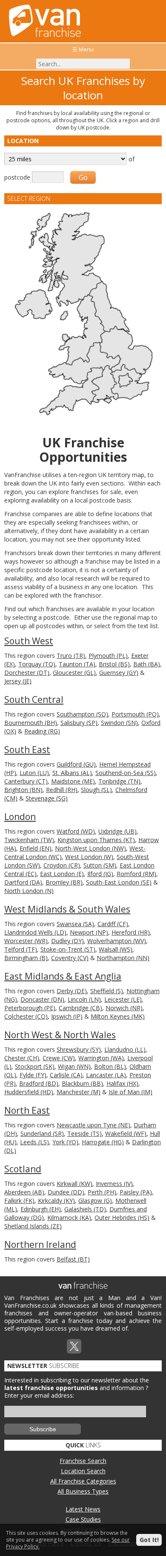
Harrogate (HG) (103, 1142)
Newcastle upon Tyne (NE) (93, 1125)
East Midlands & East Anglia (62, 976)
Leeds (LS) (34, 1142)
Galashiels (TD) (85, 1209)
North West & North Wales (60, 1035)
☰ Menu (83, 49)
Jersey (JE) (17, 681)
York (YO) (65, 1142)
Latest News (83, 1509)
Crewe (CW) (59, 1058)
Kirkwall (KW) (74, 1184)
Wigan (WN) (74, 1066)
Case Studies (83, 1519)
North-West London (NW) (90, 848)
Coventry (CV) (70, 958)
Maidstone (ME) (73, 781)
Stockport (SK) (34, 1066)
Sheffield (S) (106, 991)
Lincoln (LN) (84, 999)
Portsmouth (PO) (135, 714)
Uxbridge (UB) (117, 831)
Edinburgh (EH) (40, 1209)
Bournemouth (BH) (30, 723)
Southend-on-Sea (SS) (125, 773)
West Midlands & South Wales (67, 909)
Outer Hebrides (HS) (121, 1217)
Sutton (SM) (99, 865)
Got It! (149, 1540)
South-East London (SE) (119, 882)
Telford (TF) (20, 949)
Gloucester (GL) (74, 672)
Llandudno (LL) (125, 1049)
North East (27, 1110)
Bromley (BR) (64, 882)
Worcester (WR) (26, 941)
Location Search (83, 1471)
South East (27, 750)
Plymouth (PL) (108, 656)
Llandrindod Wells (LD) (35, 932)
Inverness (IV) (114, 1184)
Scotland (22, 1169)
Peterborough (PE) (29, 1008)
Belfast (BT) (73, 1259)
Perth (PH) (102, 1192)
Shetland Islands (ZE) (33, 1226)
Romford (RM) (136, 874)
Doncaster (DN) (42, 999)
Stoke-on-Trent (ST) (67, 949)
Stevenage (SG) (47, 798)
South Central (33, 699)
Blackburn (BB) (82, 1083)
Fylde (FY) (33, 1075)
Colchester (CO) (26, 1016)
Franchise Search (83, 1461)
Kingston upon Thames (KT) (96, 840)
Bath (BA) (146, 664)
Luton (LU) (34, 773)
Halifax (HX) (122, 1083)
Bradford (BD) (38, 1083)
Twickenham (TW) (29, 840)
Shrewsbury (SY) (79, 1049)
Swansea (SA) (75, 924)
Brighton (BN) (23, 790)
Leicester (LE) (123, 999)
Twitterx (74, 1346)
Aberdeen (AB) (24, 1192)
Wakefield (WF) (125, 1133)
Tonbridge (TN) (119, 781)
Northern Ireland (40, 1244)
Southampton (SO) (82, 714)
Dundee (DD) (66, 1192)
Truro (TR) (71, 656)
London (20, 817)
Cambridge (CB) (80, 1008)
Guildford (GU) (76, 764)
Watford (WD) (76, 831)
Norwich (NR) (124, 1008)
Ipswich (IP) (67, 1016)
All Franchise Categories (83, 1481)
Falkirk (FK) (19, 1200)
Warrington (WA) (101, 1058)
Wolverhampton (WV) (116, 941)
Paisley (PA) (136, 1192)
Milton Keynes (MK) (118, 1016)
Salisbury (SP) (78, 723)
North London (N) (29, 891)
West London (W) (89, 857)
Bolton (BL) (110, 1066)
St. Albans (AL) (72, 773)
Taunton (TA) (77, 664)
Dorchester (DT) (26, 672)
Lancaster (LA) (106, 1075)
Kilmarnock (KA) (69, 1217)
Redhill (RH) (61, 790)
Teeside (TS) (84, 1133)
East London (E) (62, 874)
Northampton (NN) (123, 958)
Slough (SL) (96, 790)
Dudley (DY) (67, 941)
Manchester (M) (78, 1092)
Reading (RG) (42, 731)
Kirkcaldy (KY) (56, 1200)
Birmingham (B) (26, 958)
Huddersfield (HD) (28, 1092)
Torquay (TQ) (36, 664)
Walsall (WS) (115, 949)
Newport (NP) (89, 932)
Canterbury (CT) (26, 781)
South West (28, 641)
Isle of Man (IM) (130, 1092)
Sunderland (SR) (42, 1133)
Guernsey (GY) (118, 672)
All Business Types (83, 1491)
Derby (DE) (72, 991)
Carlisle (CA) (66, 1075)
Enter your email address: (39, 1395)
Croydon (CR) (61, 865)
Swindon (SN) (119, 723)
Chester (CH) (21, 1058)
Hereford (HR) (131, 932)
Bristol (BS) (114, 664)
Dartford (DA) (23, 882)
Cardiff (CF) (112, 924)
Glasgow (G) (95, 1200)
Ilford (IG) (100, 874)
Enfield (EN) (36, 848)
